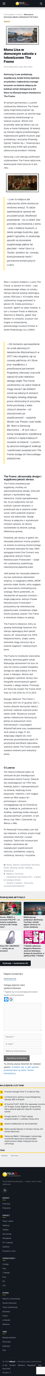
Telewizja (28, 868)
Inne (4, 1332)
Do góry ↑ (6, 1373)
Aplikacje (6, 1346)
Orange (5, 1264)
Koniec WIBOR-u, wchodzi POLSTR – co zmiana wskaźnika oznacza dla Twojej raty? (10, 922)
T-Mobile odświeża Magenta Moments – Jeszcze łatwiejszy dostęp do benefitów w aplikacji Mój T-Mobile (34, 951)
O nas (4, 1365)
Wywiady (6, 1311)
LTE (4, 1285)
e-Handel (6, 1320)
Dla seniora (6, 1234)
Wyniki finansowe (9, 1303)
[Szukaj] (41, 3)
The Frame (19, 874)
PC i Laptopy (7, 1242)
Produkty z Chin (9, 1251)
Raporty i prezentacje (21, 865)
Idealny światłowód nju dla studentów (20, 1124)
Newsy (19, 14)
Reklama (6, 1324)
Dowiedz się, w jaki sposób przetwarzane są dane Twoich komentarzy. (21, 1070)
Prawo (5, 1316)
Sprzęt (21, 868)
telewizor (10, 874)
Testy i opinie (7, 1221)
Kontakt (13, 1365)
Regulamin (31, 1365)
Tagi (39, 1365)
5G (3, 1281)
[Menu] (4, 3)
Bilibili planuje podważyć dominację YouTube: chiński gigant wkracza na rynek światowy (33, 922)
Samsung (14, 868)
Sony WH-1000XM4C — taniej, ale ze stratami (9, 948)
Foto (4, 1350)
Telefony (6, 1225)
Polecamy (6, 1208)
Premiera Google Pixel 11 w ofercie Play (21, 1092)
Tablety (5, 1230)
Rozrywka (36, 865)
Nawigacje (6, 1238)
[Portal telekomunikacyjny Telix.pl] (22, 3)
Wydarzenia (9, 871)
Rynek (6, 868)
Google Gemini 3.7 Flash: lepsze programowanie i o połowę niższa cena (21, 1117)
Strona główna (9, 14)
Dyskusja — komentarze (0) (15, 963)
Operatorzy (8, 1258)
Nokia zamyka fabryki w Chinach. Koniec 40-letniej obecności (23, 1130)
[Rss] (4, 1190)
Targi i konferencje (10, 1307)
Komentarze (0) (10, 979)
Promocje (6, 1204)
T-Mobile (6, 1273)
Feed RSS (6, 1369)
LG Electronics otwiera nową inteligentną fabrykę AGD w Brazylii (22, 1098)
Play (4, 1268)
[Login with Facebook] (6, 999)
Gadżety (6, 1247)
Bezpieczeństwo (9, 1337)
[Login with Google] (11, 999)
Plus (4, 1277)
